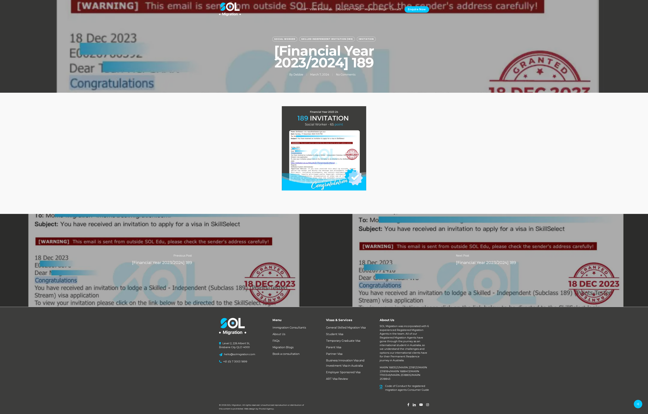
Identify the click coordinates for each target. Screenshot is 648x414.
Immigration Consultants (289, 327)
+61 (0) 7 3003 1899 (235, 361)
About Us (279, 334)
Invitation (366, 39)
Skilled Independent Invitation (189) (327, 39)
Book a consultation (286, 354)
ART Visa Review (337, 378)
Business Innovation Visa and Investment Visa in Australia (345, 363)
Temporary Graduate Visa (343, 340)
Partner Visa (334, 354)
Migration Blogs (283, 347)
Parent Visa (333, 347)
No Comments (345, 74)
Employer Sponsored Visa (343, 372)
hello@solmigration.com (239, 354)
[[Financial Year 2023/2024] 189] (162, 260)
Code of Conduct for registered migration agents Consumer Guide (407, 387)
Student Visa (334, 334)
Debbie (298, 74)
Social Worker (284, 39)
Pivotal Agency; (266, 408)
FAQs (276, 340)
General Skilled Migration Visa (346, 327)
